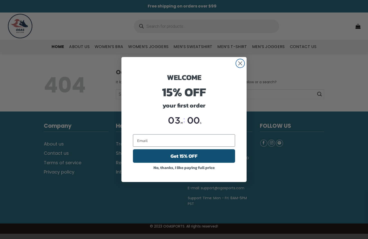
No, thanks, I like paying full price (184, 167)
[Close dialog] (240, 63)
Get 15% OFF (184, 156)
